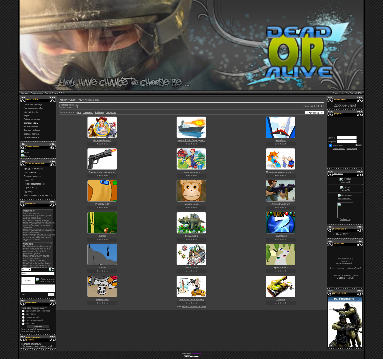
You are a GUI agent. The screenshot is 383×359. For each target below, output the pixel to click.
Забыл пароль (339, 149)
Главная (25, 93)
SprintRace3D (280, 267)
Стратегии (29, 187)
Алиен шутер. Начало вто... (102, 172)
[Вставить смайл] (53, 269)
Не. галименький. (34, 320)
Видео (27, 156)
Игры (26, 152)
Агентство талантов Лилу (191, 299)
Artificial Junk (102, 299)
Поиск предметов (32, 184)
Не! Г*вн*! (31, 323)
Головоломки (30, 176)
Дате (78, 112)
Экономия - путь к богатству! (37, 346)
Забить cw (345, 219)
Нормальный (32, 317)
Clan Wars (338, 173)
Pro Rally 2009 (102, 204)
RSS (359, 93)
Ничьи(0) (345, 190)
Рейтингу (99, 112)
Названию (88, 112)
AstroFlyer (280, 140)
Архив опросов (42, 329)
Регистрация (37, 93)
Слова (27, 180)
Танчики (280, 299)
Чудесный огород (191, 172)
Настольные (30, 172)
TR (346, 278)
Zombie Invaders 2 (280, 204)
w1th (351, 278)
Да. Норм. (31, 314)
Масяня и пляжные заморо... (280, 172)
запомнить (337, 145)
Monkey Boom (191, 204)
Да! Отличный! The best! (38, 311)
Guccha (341, 278)
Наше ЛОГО (342, 234)
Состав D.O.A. (58, 93)
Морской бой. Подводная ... (191, 140)
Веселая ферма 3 (102, 140)
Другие (27, 191)
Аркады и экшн (31, 168)
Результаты (27, 329)
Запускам (111, 112)
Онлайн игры (76, 100)
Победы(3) (345, 182)
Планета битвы (191, 267)
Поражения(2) (345, 198)
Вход (47, 93)
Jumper (102, 236)
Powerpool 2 (281, 236)
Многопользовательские (36, 195)
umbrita (102, 267)
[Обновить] (50, 269)
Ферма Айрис (191, 236)
